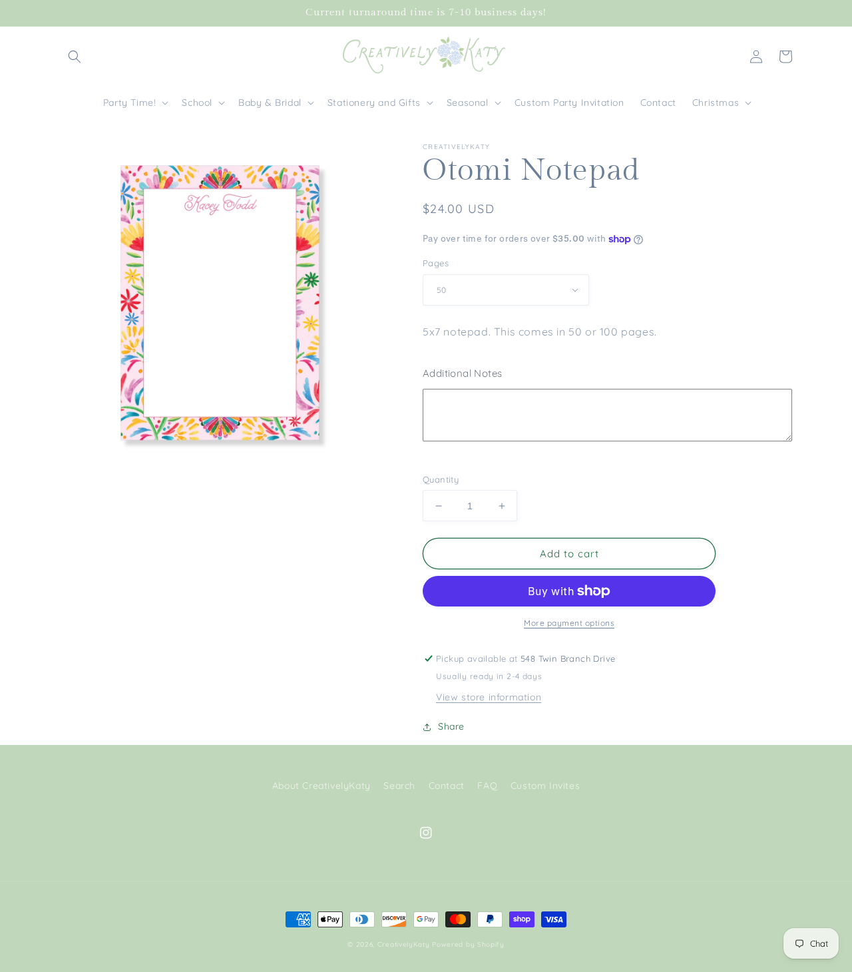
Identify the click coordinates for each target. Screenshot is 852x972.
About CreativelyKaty (321, 786)
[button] (74, 56)
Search (399, 786)
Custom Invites (545, 786)
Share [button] (451, 726)
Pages (436, 263)
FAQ (487, 786)
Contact (447, 786)
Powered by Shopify (468, 944)
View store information (488, 697)
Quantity (441, 479)
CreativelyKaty (403, 944)
